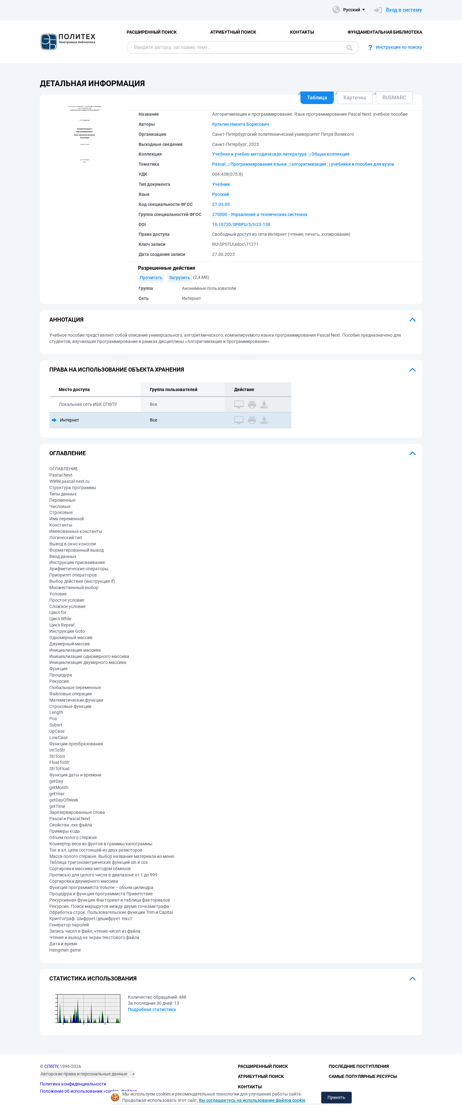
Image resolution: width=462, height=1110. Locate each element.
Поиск (348, 47)
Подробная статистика (152, 1009)
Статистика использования (93, 978)
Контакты (302, 32)
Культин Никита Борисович (240, 124)
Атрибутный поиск (233, 32)
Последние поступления (359, 1066)
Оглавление (67, 453)
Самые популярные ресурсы (363, 1076)
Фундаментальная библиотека (385, 32)
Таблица (317, 98)
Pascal (219, 164)
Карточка (355, 98)
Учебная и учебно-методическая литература (259, 154)
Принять (336, 1097)
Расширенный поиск (152, 32)
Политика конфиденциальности (73, 1083)
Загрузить (179, 277)
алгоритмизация (308, 164)
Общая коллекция (330, 154)
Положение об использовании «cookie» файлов (88, 1091)
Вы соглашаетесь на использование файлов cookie (252, 1100)
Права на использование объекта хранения (116, 369)
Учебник (221, 184)
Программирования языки (258, 164)
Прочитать (151, 277)
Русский (220, 194)
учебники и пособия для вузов (362, 164)
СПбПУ (51, 1066)
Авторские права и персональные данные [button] (84, 1073)
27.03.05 (221, 204)
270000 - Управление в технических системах (259, 214)
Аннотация (66, 319)
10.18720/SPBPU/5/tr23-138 (241, 224)
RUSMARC (394, 98)
